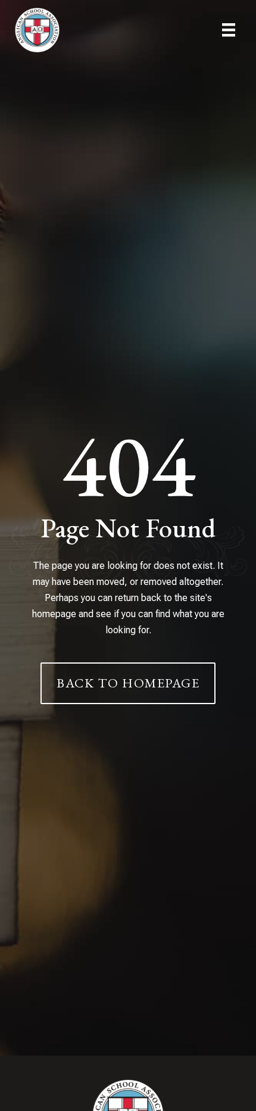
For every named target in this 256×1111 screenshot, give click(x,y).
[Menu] (228, 29)
